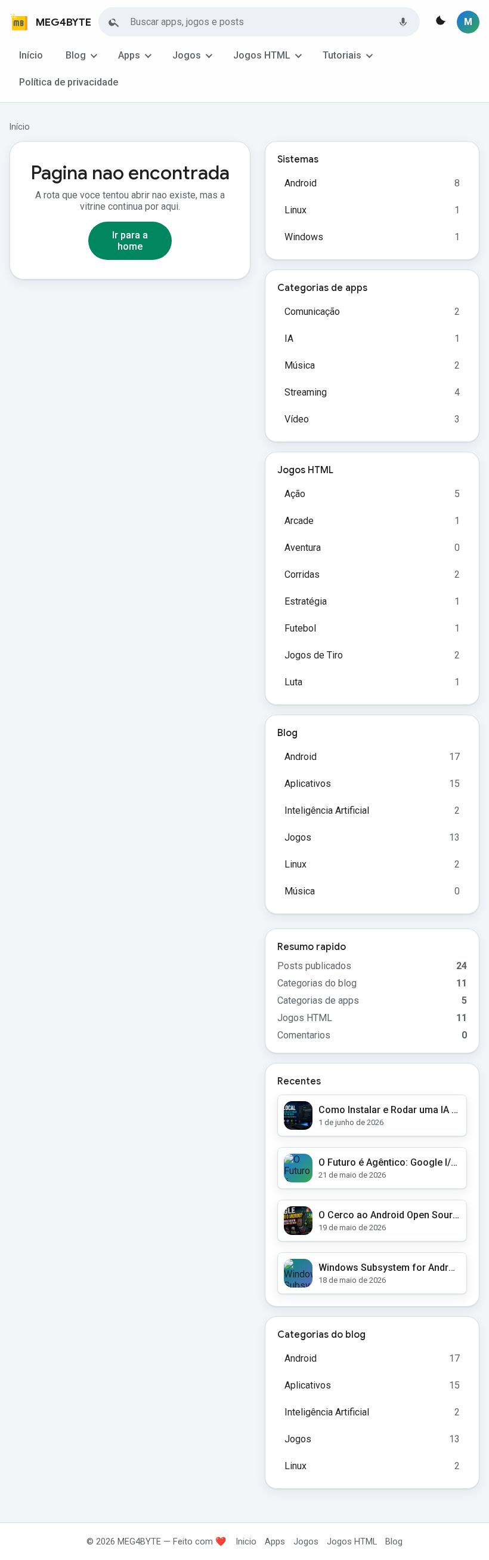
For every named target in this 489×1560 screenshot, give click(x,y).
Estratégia (305, 601)
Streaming (305, 392)
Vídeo (296, 419)
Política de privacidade (68, 82)
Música (299, 365)
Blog (76, 55)
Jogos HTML (261, 55)
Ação (294, 493)
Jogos (186, 55)
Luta (293, 682)
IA (288, 338)
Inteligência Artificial (326, 810)
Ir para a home (130, 240)
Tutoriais (342, 55)
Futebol (300, 628)
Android (300, 183)
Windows (303, 237)
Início (31, 55)
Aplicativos (307, 783)
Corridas (302, 574)
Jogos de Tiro (313, 655)
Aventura (302, 547)
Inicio (246, 1541)
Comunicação (312, 311)
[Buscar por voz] (403, 22)
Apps (129, 55)
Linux (295, 210)
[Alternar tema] (439, 22)
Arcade (299, 520)
